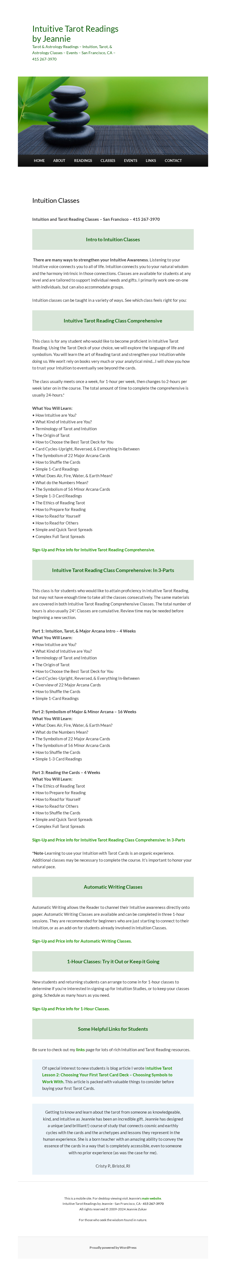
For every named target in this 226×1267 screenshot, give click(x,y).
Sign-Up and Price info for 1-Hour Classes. (71, 1008)
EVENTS (130, 160)
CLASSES (108, 160)
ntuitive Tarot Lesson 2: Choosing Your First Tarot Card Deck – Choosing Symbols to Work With (107, 1075)
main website (151, 1198)
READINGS (83, 160)
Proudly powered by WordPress (113, 1247)
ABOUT (59, 160)
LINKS (151, 160)
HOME (39, 160)
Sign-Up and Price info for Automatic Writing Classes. (82, 940)
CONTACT (173, 160)
